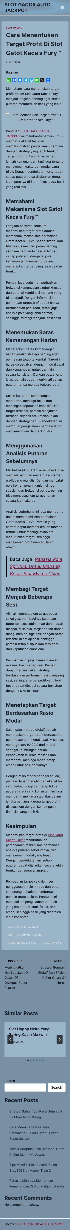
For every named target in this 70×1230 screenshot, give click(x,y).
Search (9, 1081)
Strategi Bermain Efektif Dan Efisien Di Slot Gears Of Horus (52, 972)
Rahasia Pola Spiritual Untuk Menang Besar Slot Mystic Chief (36, 566)
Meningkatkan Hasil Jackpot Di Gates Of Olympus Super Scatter (16, 975)
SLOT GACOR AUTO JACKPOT (27, 934)
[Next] (60, 1039)
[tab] (28, 1060)
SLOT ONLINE (14, 27)
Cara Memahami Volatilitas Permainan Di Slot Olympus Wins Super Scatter (33, 1132)
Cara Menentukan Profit (23, 927)
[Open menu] (62, 7)
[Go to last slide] (10, 1039)
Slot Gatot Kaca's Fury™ (23, 942)
